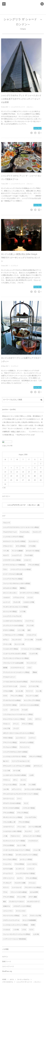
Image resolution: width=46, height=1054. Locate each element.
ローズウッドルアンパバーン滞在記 (26, 855)
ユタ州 (31, 775)
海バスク (6, 761)
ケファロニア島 (33, 686)
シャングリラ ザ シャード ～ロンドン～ (22, 107)
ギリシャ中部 (21, 897)
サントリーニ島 (19, 644)
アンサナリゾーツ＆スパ (16, 901)
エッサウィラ (20, 869)
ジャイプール (29, 621)
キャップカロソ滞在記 (10, 859)
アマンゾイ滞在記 (27, 724)
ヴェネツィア (37, 532)
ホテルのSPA (34, 892)
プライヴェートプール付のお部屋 (13, 663)
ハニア (37, 831)
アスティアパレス (36, 681)
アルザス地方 (29, 555)
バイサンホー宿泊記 (29, 808)
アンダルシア (7, 883)
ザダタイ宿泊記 (8, 738)
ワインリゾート (24, 747)
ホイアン (20, 878)
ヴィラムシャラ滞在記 (10, 747)
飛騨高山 (22, 588)
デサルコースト (8, 546)
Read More (37, 128)
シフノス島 (21, 630)
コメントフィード (8, 966)
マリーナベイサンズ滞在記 (11, 915)
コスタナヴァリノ (8, 826)
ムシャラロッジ (20, 738)
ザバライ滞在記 (8, 855)
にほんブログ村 (7, 445)
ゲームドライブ (8, 873)
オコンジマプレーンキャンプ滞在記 (14, 719)
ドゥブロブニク (33, 841)
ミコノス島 (6, 770)
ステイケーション (8, 798)
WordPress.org (7, 971)
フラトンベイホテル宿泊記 (19, 892)
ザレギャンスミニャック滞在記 (12, 817)
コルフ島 (6, 789)
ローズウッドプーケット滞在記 (29, 593)
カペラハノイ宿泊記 (26, 859)
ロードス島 (16, 770)
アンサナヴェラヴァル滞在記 (12, 700)
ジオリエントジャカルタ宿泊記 (29, 705)
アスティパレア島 (35, 915)
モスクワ (6, 555)
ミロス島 (16, 929)
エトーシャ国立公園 (35, 826)
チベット (16, 724)
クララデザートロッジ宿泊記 (12, 560)
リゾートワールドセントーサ (20, 761)
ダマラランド (38, 766)
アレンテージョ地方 (32, 696)
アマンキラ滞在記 (31, 878)
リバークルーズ (16, 887)
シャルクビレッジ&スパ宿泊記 (12, 831)
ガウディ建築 (33, 897)
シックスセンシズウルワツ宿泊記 (13, 536)
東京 (4, 901)
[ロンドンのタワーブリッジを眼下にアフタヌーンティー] (21, 328)
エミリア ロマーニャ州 (10, 686)
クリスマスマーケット (17, 667)
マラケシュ (6, 780)
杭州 (29, 630)
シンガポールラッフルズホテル (12, 621)
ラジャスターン (33, 541)
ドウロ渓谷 (32, 546)
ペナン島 (6, 551)
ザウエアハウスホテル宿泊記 (12, 803)
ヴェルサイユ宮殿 (20, 883)
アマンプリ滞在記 (22, 812)
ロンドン (23, 780)
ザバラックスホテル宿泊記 (11, 808)
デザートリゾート (8, 878)
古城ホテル (6, 906)
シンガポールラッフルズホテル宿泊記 (14, 775)
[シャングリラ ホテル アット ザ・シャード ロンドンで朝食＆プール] (21, 157)
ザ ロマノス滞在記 (8, 630)
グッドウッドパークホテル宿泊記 (13, 625)
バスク (29, 667)
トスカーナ (27, 560)
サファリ (6, 887)
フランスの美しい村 (9, 822)
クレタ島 (22, 784)
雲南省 (35, 672)
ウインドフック (31, 663)
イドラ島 (22, 611)
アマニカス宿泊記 (8, 845)
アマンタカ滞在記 (8, 812)
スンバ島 (38, 691)
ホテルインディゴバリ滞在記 (32, 836)
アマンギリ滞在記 (8, 897)
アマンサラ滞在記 (24, 822)
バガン (30, 719)
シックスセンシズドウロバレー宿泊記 (14, 756)
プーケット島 (7, 644)
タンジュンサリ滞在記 (10, 611)
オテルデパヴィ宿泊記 (32, 551)
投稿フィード (6, 961)
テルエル (23, 686)
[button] (42, 4)
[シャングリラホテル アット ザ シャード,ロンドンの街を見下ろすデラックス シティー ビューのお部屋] (21, 65)
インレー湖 (36, 850)
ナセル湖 (38, 639)
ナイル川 (24, 710)
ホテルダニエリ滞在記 (10, 588)
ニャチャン (32, 738)
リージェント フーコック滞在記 (30, 649)
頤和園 (5, 667)
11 (11, 472)
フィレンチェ (7, 864)
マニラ (26, 803)
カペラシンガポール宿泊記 (33, 789)
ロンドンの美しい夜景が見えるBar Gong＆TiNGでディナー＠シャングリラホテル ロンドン (20, 257)
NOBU (33, 925)
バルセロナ (6, 597)
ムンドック (6, 602)
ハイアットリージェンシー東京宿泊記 (14, 939)
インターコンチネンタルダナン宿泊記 (14, 653)
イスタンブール (31, 635)
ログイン (5, 956)
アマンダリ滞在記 (33, 565)
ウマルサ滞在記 (19, 864)
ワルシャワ (6, 522)
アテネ (5, 892)
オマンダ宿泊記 (20, 546)
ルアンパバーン (16, 789)
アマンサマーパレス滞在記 (33, 887)
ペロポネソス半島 (28, 602)
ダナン (15, 780)
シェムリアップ (16, 555)
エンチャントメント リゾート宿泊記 (14, 841)
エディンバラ (15, 710)
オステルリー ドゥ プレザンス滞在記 (14, 541)
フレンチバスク (16, 639)
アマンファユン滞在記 (10, 742)
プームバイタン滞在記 (10, 784)
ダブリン (38, 719)
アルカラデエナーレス (10, 532)
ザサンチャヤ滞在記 (35, 756)
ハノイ (5, 710)
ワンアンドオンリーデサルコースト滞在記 (16, 658)
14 (29, 472)
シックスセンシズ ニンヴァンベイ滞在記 (15, 925)
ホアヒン (6, 639)
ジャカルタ (6, 929)
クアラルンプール (18, 597)
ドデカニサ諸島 (8, 691)
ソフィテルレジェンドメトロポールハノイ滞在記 (18, 714)
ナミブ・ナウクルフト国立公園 (12, 574)
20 (23, 476)
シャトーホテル (32, 864)
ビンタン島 (19, 691)
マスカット (6, 724)
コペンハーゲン (8, 911)
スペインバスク (20, 911)
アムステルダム (24, 532)
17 (5, 476)
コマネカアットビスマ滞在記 (22, 906)
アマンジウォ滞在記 (17, 696)
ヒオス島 (36, 934)
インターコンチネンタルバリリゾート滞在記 (16, 850)
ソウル (24, 929)
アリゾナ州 (30, 625)
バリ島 (5, 836)
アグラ (5, 696)
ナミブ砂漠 (32, 784)
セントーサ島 (21, 845)
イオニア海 (6, 728)
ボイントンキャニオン (10, 593)
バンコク (30, 597)
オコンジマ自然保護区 (29, 920)
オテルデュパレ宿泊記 (26, 742)
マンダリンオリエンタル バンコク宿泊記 (15, 607)
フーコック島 (29, 639)
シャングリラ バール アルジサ (12, 616)
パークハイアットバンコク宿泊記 (21, 569)
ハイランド (30, 869)
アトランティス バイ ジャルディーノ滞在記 (16, 672)
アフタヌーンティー (9, 677)
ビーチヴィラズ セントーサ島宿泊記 (14, 565)
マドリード (29, 691)
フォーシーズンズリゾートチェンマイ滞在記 (16, 934)
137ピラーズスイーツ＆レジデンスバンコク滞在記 (18, 733)
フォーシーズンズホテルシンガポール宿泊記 (16, 583)
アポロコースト (15, 836)
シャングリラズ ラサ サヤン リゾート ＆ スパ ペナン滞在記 (21, 527)
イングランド (14, 265)
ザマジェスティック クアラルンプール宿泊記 (16, 766)
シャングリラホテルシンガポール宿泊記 (15, 752)
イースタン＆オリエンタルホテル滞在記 (15, 681)
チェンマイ (28, 831)
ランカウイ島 (33, 653)
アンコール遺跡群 (17, 551)
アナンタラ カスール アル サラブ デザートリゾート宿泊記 (20, 794)
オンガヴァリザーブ (33, 901)
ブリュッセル (21, 826)
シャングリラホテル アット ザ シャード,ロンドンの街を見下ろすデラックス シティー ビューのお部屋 (21, 98)
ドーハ (19, 798)
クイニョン (32, 883)
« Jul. (4, 487)
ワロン (5, 569)
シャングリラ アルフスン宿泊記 (12, 579)
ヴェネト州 (16, 602)
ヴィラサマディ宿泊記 (10, 705)
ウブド (31, 929)
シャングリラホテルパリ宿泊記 (25, 873)
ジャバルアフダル (30, 817)
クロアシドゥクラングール (11, 920)
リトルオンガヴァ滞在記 (10, 649)
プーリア (16, 728)
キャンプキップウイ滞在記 (32, 700)
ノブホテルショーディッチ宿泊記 (13, 635)
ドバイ (25, 915)
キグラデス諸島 (8, 869)
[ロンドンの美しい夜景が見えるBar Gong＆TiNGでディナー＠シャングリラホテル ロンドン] (21, 235)
